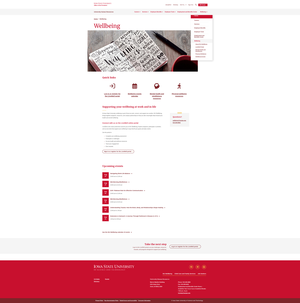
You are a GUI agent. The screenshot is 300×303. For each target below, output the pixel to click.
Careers (196, 20)
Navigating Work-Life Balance (120, 173)
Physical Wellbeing (200, 54)
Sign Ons (190, 4)
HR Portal (202, 5)
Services (196, 24)
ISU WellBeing (167, 273)
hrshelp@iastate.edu (184, 293)
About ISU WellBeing (201, 44)
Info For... (182, 4)
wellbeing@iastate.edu (179, 120)
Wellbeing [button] (203, 12)
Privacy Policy (99, 300)
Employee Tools (199, 31)
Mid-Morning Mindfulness (118, 182)
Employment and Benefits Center (187, 12)
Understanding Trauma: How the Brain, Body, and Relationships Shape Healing (136, 207)
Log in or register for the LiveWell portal (184, 246)
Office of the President (100, 5)
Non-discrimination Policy (111, 300)
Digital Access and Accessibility (128, 300)
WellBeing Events (200, 56)
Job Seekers (202, 273)
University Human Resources (104, 12)
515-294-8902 (177, 122)
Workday (175, 4)
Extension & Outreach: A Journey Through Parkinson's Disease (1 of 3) (134, 216)
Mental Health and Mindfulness (200, 50)
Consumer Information (144, 300)
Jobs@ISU (168, 4)
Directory (96, 281)
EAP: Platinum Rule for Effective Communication (126, 190)
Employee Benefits (199, 28)
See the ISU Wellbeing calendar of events (116, 232)
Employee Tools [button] (169, 12)
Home (96, 19)
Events (107, 279)
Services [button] (144, 12)
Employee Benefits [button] (156, 12)
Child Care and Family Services (185, 273)
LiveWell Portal (199, 47)
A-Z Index (97, 279)
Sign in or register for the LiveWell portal (117, 151)
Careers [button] (136, 12)
